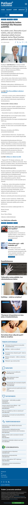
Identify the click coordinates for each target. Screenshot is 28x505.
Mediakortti (3, 471)
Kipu (3, 284)
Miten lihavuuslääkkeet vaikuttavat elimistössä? (12, 91)
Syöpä (15, 10)
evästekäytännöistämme (19, 496)
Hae (6, 15)
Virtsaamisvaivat (6, 302)
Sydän (3, 10)
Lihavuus (15, 19)
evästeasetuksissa (14, 499)
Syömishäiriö (9, 19)
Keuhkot (9, 10)
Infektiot (21, 10)
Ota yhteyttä (3, 475)
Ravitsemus (4, 19)
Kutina (4, 322)
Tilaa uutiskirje (4, 477)
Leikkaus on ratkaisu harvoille (13, 157)
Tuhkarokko (5, 264)
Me (1, 473)
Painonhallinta (11, 256)
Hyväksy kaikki (18, 502)
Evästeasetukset (7, 502)
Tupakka (10, 240)
